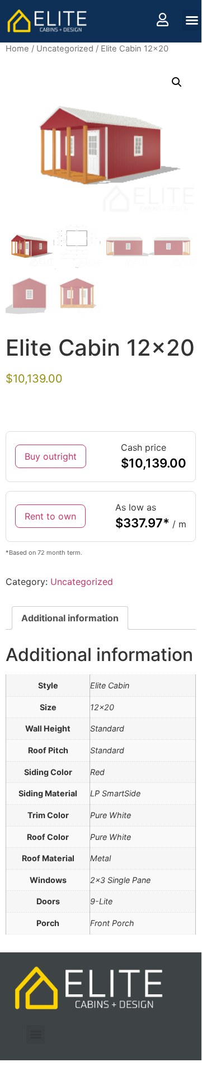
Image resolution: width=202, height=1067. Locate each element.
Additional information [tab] (70, 618)
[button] (192, 20)
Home (17, 49)
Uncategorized (64, 49)
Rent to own (50, 516)
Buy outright (51, 456)
